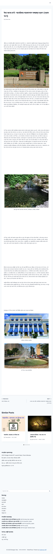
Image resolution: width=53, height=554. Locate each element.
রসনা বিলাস (4, 506)
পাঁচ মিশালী (4, 502)
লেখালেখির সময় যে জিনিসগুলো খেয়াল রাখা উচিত (10, 521)
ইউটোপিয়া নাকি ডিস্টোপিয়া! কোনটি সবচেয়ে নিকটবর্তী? (12, 523)
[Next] (49, 429)
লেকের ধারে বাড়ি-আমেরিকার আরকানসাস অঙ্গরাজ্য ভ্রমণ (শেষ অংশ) (40, 401)
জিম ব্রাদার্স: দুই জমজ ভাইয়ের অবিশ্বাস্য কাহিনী (11, 458)
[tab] (23, 444)
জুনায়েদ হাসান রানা (34, 439)
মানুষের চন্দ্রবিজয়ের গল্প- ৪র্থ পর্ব (8, 465)
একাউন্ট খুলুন (4, 537)
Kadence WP (43, 549)
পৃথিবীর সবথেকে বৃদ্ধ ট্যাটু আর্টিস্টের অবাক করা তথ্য (11, 460)
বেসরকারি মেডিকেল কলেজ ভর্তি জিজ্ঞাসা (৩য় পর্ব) (11, 519)
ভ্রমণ (3, 504)
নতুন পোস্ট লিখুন (5, 539)
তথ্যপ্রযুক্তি (4, 500)
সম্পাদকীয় (3, 510)
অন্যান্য (3, 498)
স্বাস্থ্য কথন (4, 513)
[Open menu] (50, 3)
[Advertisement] (26, 32)
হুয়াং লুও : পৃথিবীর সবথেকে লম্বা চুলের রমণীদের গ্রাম (12, 463)
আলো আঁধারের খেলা (5, 400)
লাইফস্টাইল (4, 508)
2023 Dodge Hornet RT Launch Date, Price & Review (16, 455)
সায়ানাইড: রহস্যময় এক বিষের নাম (11, 434)
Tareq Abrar (7, 437)
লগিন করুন (4, 534)
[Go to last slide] (4, 429)
